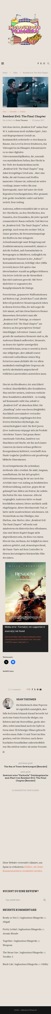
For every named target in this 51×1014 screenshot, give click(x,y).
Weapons (7, 945)
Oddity (44, 964)
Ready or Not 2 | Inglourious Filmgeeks (23, 917)
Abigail (6, 921)
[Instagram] (44, 63)
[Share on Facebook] (32, 689)
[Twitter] (41, 63)
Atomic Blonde (10, 933)
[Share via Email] (40, 689)
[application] (25, 638)
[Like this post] (29, 689)
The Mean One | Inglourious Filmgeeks (23, 952)
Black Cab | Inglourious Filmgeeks (20, 964)
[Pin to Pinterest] (37, 689)
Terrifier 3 (8, 956)
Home (5, 72)
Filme (15, 72)
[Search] (48, 63)
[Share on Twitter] (35, 689)
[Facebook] (38, 63)
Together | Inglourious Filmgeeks (20, 940)
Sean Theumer (22, 120)
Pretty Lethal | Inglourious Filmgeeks (22, 929)
